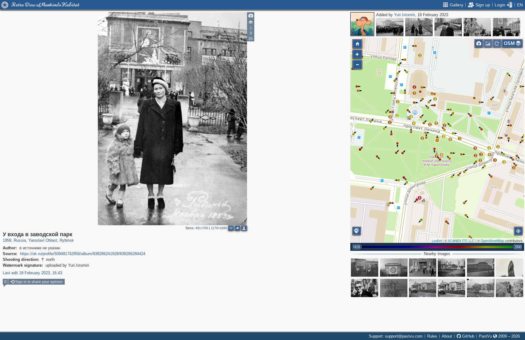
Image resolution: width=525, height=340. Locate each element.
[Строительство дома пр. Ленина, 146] (480, 267)
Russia (20, 240)
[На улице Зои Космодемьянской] (448, 27)
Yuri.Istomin (404, 14)
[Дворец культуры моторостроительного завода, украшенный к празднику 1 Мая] (422, 288)
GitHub (467, 336)
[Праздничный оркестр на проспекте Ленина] (389, 27)
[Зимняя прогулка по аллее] (419, 27)
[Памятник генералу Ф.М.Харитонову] (509, 288)
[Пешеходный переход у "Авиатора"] (451, 267)
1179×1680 (219, 228)
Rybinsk (67, 240)
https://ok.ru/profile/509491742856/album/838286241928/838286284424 (82, 253)
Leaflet (437, 240)
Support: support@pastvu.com (396, 336)
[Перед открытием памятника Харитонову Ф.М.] (509, 267)
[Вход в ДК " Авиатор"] (422, 267)
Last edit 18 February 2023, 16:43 (32, 273)
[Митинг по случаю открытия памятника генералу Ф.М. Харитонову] (364, 267)
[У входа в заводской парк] (437, 140)
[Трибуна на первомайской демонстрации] (506, 27)
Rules (432, 336)
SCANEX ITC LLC (461, 240)
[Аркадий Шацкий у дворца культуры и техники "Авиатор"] (364, 288)
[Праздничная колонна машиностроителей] (477, 27)
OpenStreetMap (492, 240)
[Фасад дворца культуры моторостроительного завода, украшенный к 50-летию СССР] (393, 267)
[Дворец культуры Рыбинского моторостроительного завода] (451, 288)
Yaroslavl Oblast (42, 240)
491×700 (201, 228)
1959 (7, 240)
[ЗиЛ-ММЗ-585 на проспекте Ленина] (393, 288)
